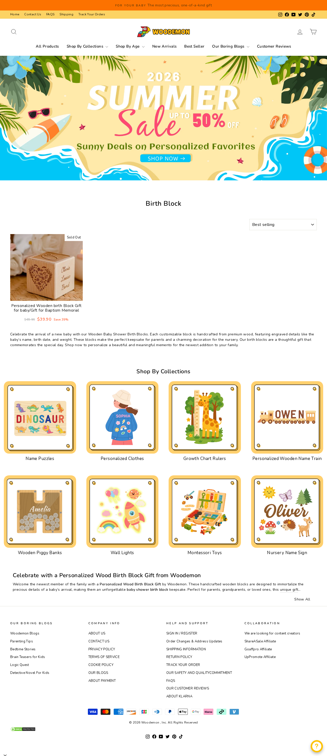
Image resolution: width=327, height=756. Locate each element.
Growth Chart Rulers (204, 459)
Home (14, 14)
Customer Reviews (274, 46)
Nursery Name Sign (287, 553)
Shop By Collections (85, 46)
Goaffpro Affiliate (258, 649)
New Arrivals (164, 46)
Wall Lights (122, 553)
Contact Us (32, 14)
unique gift (289, 589)
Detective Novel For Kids (29, 673)
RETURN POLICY (179, 657)
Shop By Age (128, 46)
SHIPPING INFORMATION (186, 649)
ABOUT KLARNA (179, 696)
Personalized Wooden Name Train (287, 459)
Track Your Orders (91, 14)
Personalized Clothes (122, 459)
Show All (302, 599)
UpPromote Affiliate (260, 657)
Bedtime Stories (23, 649)
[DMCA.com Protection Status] (163, 729)
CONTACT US (99, 641)
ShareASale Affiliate (260, 641)
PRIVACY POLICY (101, 649)
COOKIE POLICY (101, 665)
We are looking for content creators (272, 633)
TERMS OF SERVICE (104, 657)
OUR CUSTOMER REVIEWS (187, 688)
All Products (47, 46)
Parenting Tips (21, 641)
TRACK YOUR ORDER (183, 665)
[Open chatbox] (317, 746)
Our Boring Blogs (228, 46)
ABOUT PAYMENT (102, 680)
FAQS (50, 14)
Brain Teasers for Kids (27, 657)
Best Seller (194, 46)
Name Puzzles (40, 459)
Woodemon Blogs (24, 633)
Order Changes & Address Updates (194, 641)
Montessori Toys (205, 553)
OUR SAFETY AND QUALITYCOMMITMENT (199, 673)
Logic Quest (19, 665)
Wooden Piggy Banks (40, 553)
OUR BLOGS (98, 673)
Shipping (66, 14)
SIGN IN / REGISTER (181, 633)
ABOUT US (97, 633)
